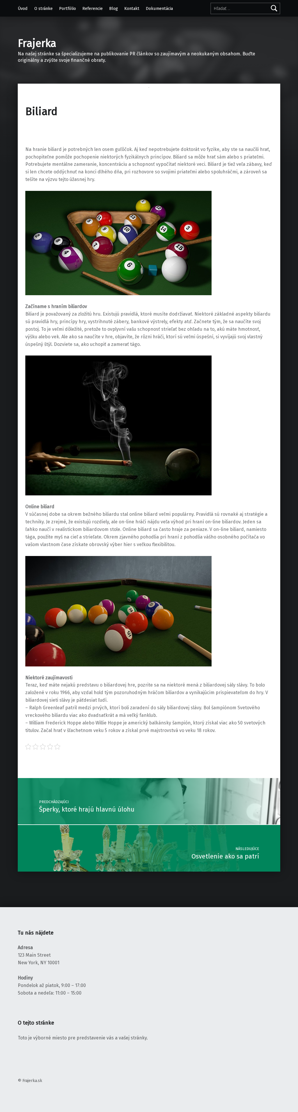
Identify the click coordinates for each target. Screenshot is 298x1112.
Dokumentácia (159, 8)
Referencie (92, 8)
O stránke (43, 8)
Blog (113, 8)
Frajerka (37, 43)
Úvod (23, 8)
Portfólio (67, 8)
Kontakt (131, 8)
